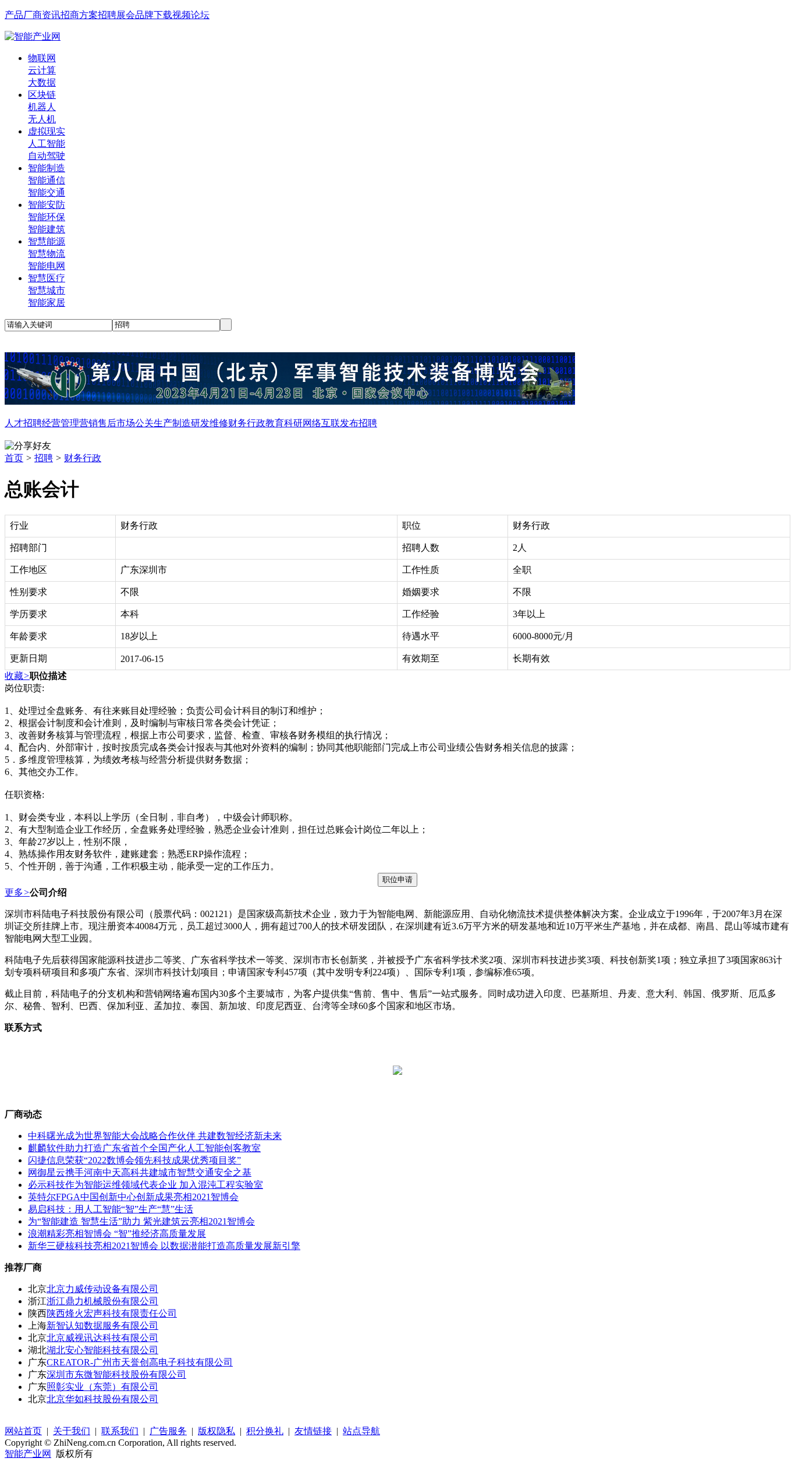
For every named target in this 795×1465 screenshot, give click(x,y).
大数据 (42, 82)
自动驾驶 (46, 156)
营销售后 (97, 423)
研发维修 (209, 423)
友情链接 (313, 1431)
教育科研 (284, 423)
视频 (181, 15)
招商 (70, 15)
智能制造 (46, 168)
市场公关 (135, 423)
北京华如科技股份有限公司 (102, 1399)
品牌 (144, 15)
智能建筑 (46, 229)
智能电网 (46, 266)
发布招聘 (358, 423)
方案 (88, 15)
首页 (14, 458)
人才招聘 (23, 423)
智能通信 (46, 180)
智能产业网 (28, 1454)
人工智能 (46, 143)
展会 (125, 15)
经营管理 (60, 423)
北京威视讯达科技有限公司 (102, 1338)
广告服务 (168, 1431)
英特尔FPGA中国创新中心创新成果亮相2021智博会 (133, 1197)
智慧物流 (46, 254)
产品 (14, 15)
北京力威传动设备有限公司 (102, 1289)
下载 (163, 15)
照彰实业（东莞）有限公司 (102, 1387)
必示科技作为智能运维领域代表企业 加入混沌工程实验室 (145, 1185)
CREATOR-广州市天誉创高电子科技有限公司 (140, 1362)
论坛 (200, 15)
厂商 (32, 15)
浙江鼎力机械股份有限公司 (102, 1301)
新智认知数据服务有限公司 (102, 1325)
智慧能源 (46, 241)
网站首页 (23, 1431)
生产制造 (172, 423)
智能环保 (46, 217)
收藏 (17, 676)
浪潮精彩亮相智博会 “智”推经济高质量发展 (117, 1233)
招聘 (107, 15)
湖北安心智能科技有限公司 (102, 1350)
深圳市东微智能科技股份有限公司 (116, 1374)
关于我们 (71, 1431)
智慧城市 (46, 290)
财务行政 (246, 423)
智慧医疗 (46, 278)
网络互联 (321, 423)
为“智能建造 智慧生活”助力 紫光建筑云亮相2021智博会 (141, 1221)
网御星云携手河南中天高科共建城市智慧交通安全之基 (139, 1172)
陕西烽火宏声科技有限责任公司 (112, 1313)
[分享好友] (28, 446)
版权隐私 (216, 1431)
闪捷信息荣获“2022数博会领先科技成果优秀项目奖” (134, 1160)
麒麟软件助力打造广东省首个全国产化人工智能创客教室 (144, 1148)
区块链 (42, 95)
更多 (17, 892)
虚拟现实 (46, 131)
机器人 (42, 107)
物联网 (42, 58)
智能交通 (46, 192)
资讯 (51, 15)
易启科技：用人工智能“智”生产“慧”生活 (110, 1209)
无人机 (42, 119)
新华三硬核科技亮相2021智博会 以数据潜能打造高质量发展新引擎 (164, 1246)
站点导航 (361, 1431)
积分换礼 (264, 1431)
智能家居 (46, 302)
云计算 (42, 70)
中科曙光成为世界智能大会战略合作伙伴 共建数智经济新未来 (155, 1136)
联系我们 (120, 1431)
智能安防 (46, 205)
